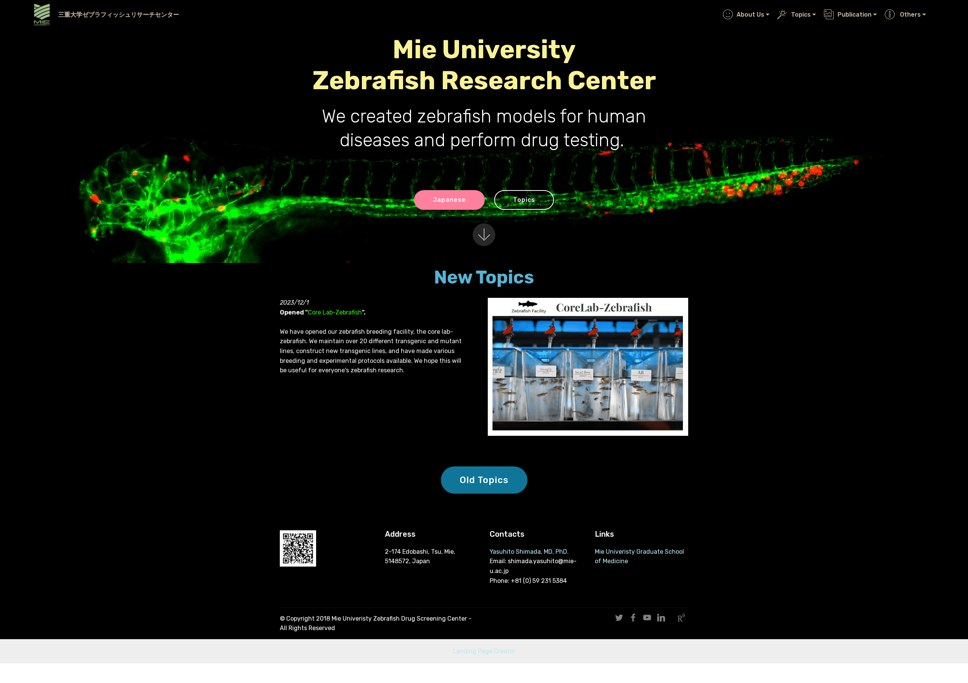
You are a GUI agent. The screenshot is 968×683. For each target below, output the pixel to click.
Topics (801, 14)
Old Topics (484, 480)
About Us (750, 14)
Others (909, 14)
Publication (855, 14)
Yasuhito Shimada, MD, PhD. (529, 551)
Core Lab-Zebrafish (335, 312)
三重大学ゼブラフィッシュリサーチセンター (118, 14)
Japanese (449, 199)
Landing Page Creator (484, 651)
